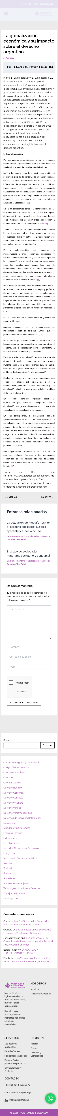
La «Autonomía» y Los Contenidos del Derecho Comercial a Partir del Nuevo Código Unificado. (28, 941)
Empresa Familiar (12, 833)
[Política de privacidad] (6, 1100)
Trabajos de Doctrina (14, 893)
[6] (40, 334)
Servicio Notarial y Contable (12, 1069)
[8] (12, 466)
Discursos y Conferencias (16, 828)
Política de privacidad (19, 1100)
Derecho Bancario (13, 787)
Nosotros (35, 989)
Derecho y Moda (12, 807)
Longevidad (9, 853)
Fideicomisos (10, 838)
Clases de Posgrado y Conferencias (22, 762)
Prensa (7, 873)
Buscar (6, 740)
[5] (5, 311)
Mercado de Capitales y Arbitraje (20, 858)
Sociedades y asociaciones (10, 1045)
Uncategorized (11, 898)
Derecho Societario (13, 1051)
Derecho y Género (13, 802)
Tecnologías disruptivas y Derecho (21, 888)
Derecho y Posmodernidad (17, 813)
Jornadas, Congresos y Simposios (21, 848)
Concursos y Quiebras (15, 772)
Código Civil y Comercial (16, 767)
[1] (28, 203)
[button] (6, 13)
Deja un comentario (16, 536)
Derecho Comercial (13, 792)
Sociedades (33, 536)
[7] (24, 393)
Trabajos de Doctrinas (41, 993)
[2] (46, 223)
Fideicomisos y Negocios (15, 1055)
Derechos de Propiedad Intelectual (22, 818)
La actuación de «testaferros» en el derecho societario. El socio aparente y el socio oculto (29, 527)
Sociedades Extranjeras (15, 883)
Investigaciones (11, 843)
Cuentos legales (12, 782)
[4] (38, 280)
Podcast (7, 868)
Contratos (8, 777)
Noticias (7, 863)
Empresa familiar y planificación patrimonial (15, 1062)
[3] (34, 244)
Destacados (9, 823)
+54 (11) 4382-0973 (46, 4)
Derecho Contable (13, 797)
